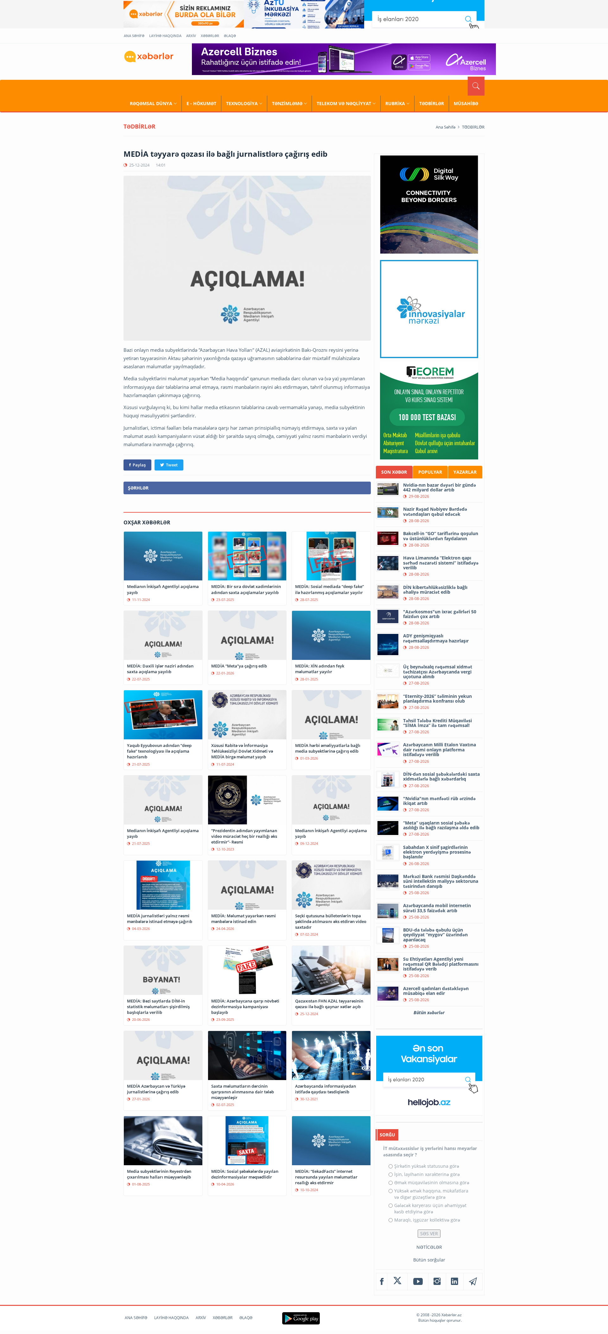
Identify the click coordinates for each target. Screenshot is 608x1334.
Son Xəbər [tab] (394, 472)
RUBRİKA (395, 103)
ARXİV (191, 35)
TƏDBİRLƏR (431, 103)
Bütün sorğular (429, 1260)
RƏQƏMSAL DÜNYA (151, 103)
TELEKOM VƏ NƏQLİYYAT (344, 103)
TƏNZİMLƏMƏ (287, 103)
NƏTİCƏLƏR (429, 1247)
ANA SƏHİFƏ (134, 35)
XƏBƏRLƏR (210, 35)
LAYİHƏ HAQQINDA (165, 35)
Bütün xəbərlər (429, 1012)
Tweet (172, 465)
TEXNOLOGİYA (242, 103)
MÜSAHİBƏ (466, 103)
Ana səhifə (445, 127)
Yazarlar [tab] (465, 472)
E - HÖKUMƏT (201, 103)
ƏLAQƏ (230, 35)
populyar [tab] (430, 472)
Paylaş (139, 465)
